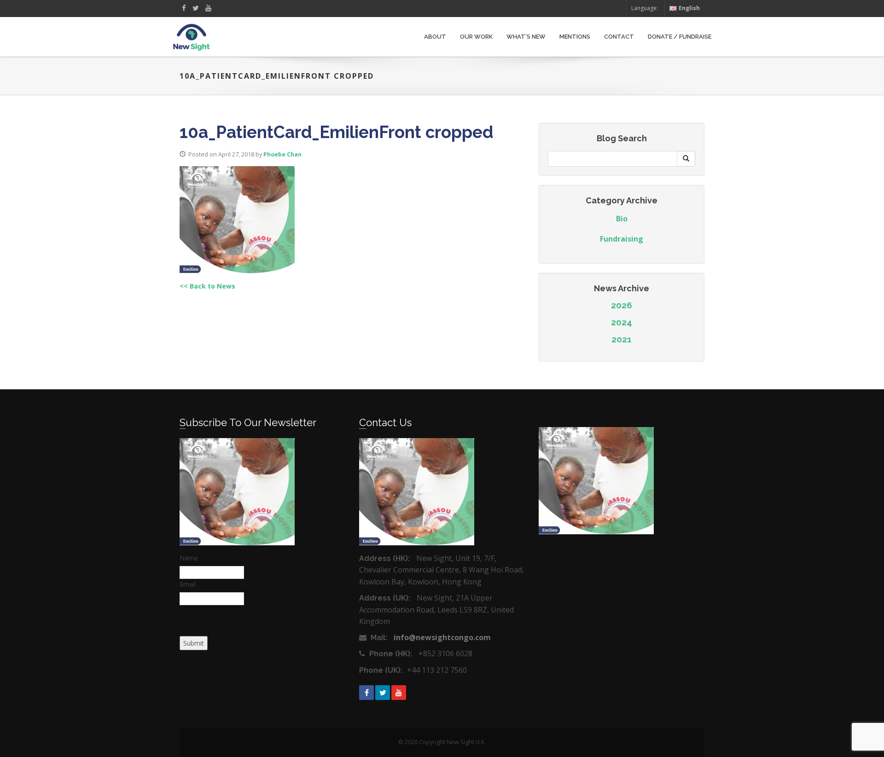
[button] (686, 159)
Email (188, 584)
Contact (619, 36)
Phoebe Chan (282, 154)
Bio (622, 219)
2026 (621, 305)
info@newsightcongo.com (442, 637)
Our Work (476, 36)
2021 (621, 339)
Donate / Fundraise (679, 36)
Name (189, 558)
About (435, 36)
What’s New (526, 36)
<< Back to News (207, 286)
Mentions (574, 36)
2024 (621, 322)
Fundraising (621, 239)
